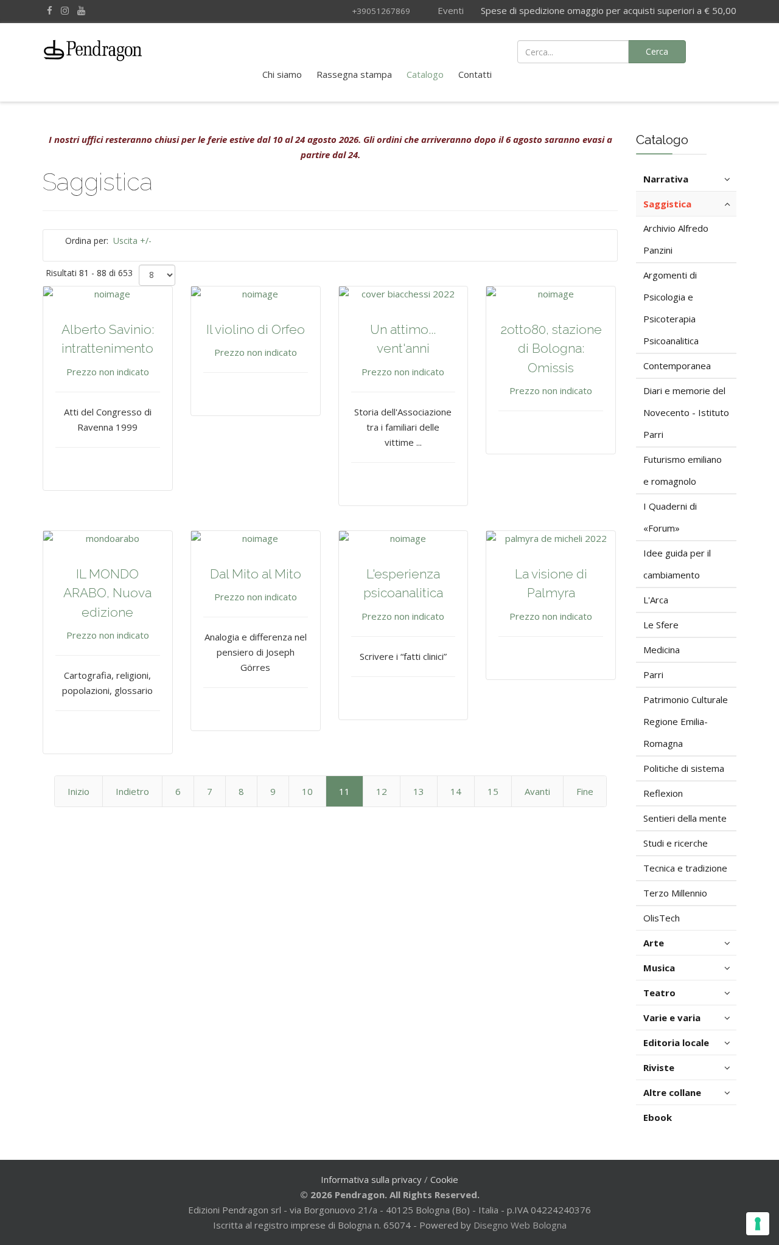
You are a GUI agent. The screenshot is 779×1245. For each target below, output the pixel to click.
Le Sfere (661, 625)
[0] (720, 50)
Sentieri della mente (685, 818)
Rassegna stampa (354, 74)
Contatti (475, 74)
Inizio (78, 791)
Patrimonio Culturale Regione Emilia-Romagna (685, 721)
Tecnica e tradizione (685, 868)
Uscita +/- (132, 240)
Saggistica (667, 204)
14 (455, 791)
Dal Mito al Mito (255, 573)
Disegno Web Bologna (520, 1225)
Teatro (659, 993)
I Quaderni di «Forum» (670, 517)
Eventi (449, 10)
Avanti (537, 791)
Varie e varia (671, 1017)
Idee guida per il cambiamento (677, 564)
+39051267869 (381, 10)
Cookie (444, 1179)
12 (381, 791)
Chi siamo (282, 74)
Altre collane (672, 1092)
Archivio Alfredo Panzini (675, 239)
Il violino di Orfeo (255, 329)
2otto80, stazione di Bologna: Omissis (551, 348)
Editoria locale (676, 1042)
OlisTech (661, 918)
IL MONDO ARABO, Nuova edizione (107, 593)
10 (307, 791)
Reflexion (663, 793)
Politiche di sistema (683, 768)
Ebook (657, 1117)
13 (418, 791)
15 (492, 791)
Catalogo (425, 74)
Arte (653, 943)
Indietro (132, 791)
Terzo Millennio (675, 893)
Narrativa (665, 179)
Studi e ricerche (675, 843)
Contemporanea (677, 365)
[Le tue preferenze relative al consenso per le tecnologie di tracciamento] (757, 1223)
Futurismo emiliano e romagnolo (682, 470)
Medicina (661, 649)
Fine (584, 791)
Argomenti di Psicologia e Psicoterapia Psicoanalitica (671, 308)
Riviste (658, 1067)
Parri (653, 674)
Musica (659, 968)
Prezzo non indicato (107, 372)
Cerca (657, 51)
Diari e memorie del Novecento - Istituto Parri (686, 412)
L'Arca (655, 600)
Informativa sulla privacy (371, 1179)
